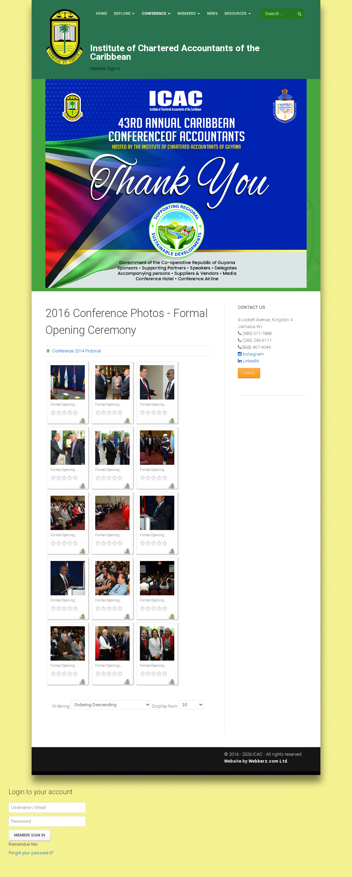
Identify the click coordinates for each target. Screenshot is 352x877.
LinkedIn (250, 360)
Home (101, 13)
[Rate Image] (68, 412)
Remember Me (23, 844)
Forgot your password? (31, 852)
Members (186, 13)
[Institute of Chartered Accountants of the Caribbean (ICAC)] (64, 36)
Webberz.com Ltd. (268, 761)
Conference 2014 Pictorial (76, 350)
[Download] (82, 420)
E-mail (249, 373)
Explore (122, 13)
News (212, 13)
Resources (235, 13)
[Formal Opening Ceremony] (68, 381)
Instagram (253, 354)
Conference (154, 13)
